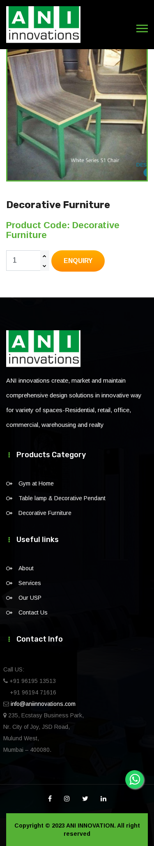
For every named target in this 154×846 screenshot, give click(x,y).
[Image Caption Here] (77, 110)
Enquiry (78, 260)
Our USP (29, 597)
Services (29, 583)
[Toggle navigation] (142, 29)
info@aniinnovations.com (43, 704)
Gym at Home (36, 483)
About (26, 568)
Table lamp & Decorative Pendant (62, 498)
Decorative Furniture (44, 513)
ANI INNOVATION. (91, 825)
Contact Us (33, 612)
